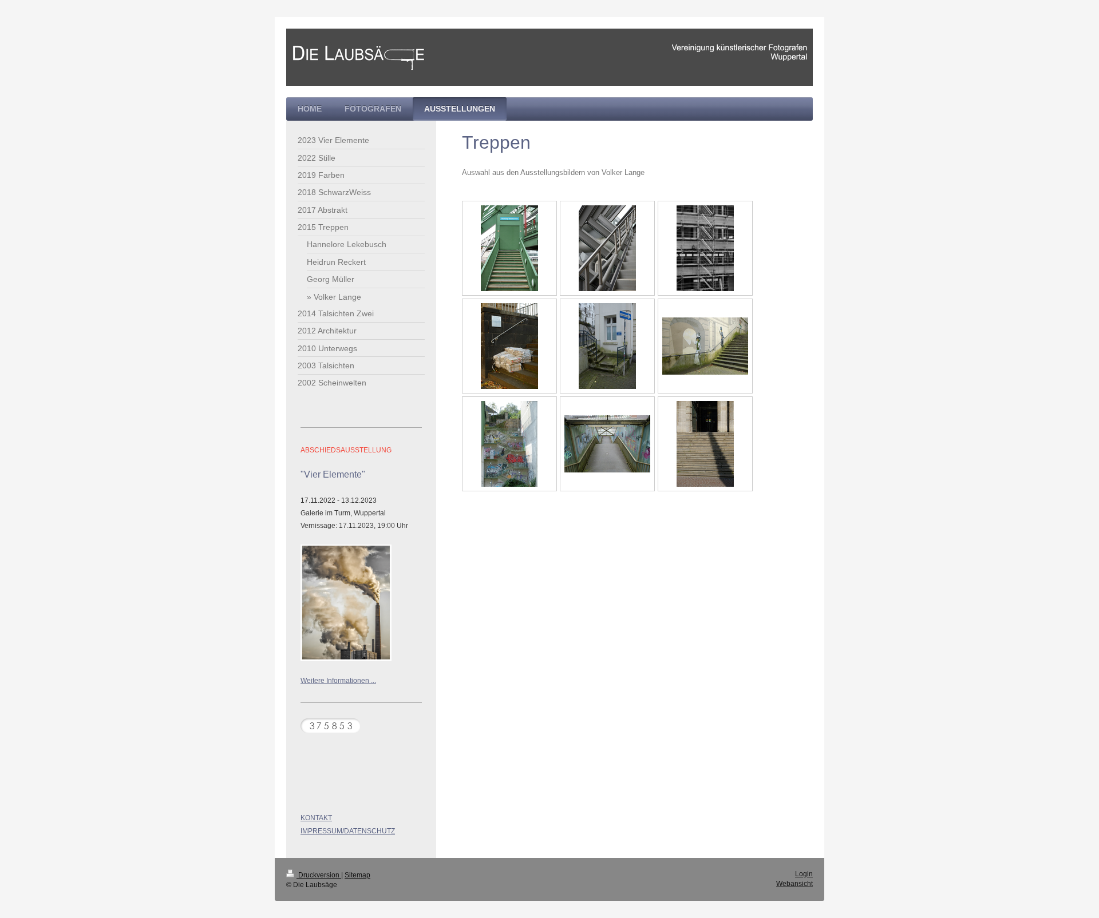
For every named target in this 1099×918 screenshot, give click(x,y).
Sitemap (357, 875)
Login (804, 874)
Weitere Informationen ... (338, 681)
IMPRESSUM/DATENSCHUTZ (348, 831)
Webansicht (794, 884)
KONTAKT (316, 818)
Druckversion (319, 875)
